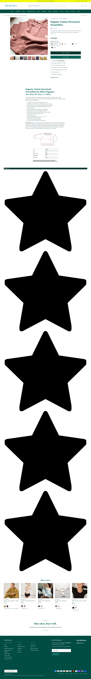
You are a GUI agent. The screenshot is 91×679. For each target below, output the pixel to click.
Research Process (21, 646)
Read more (53, 33)
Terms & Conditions (8, 657)
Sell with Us (33, 646)
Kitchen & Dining (30, 11)
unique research (50, 1)
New (12, 11)
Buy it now (66, 57)
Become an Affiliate (34, 650)
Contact (32, 642)
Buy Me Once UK (9, 674)
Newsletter (19, 648)
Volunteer (19, 652)
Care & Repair (76, 673)
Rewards (19, 650)
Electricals (55, 11)
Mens (49, 11)
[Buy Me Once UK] (11, 5)
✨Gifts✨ (18, 11)
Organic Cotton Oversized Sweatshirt (21, 15)
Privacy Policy (7, 655)
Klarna (59, 72)
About (78, 11)
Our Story (19, 642)
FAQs (5, 644)
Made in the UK (55, 18)
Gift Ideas (71, 673)
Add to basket (66, 52)
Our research (45, 630)
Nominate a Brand (34, 648)
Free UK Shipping (63, 18)
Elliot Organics (55, 28)
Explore (67, 11)
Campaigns (85, 673)
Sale (24, 11)
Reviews (6, 168)
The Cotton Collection (10, 15)
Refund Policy (7, 653)
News (81, 673)
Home (38, 11)
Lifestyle (66, 673)
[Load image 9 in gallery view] (29, 36)
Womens (44, 11)
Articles (73, 11)
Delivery (6, 646)
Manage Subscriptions (8, 648)
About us (19, 644)
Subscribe (55, 654)
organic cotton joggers (42, 116)
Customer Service (8, 642)
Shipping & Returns (55, 77)
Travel (61, 11)
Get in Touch (33, 644)
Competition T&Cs (8, 658)
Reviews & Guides (61, 673)
